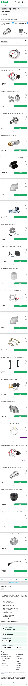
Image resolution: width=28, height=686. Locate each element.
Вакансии (18, 667)
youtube (6, 640)
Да (21, 5)
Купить (20, 61)
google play (8, 647)
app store (20, 647)
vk (3, 640)
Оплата (3, 660)
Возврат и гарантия (6, 656)
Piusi (2, 589)
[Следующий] (26, 579)
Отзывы (17, 669)
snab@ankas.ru (9, 634)
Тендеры (18, 656)
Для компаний (19, 654)
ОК (14, 683)
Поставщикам (19, 658)
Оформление (4, 654)
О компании (18, 663)
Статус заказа (4, 665)
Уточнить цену (23, 438)
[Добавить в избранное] (26, 51)
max (10, 640)
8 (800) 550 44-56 (10, 629)
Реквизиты (18, 665)
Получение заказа (5, 658)
